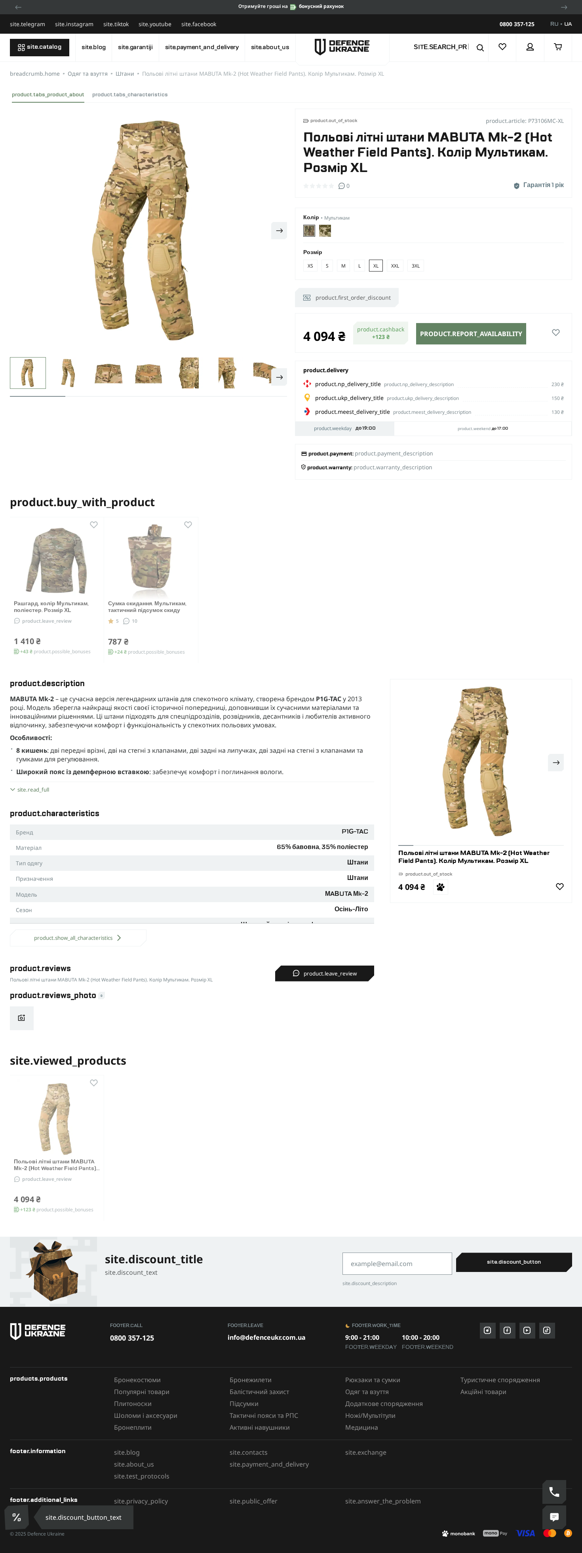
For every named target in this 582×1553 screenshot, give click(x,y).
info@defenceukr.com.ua (267, 1337)
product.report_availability (471, 333)
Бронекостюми (137, 1379)
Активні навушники (260, 1427)
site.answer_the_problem (383, 1501)
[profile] (530, 47)
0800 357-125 (517, 24)
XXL (395, 265)
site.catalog (44, 47)
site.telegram (27, 24)
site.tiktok (116, 24)
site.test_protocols (141, 1476)
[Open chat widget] (554, 1517)
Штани (125, 73)
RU (554, 24)
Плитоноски (133, 1403)
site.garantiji (135, 47)
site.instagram (74, 24)
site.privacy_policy (141, 1501)
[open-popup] (17, 1517)
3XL (416, 265)
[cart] (558, 47)
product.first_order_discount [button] (353, 297)
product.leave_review (47, 621)
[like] (556, 333)
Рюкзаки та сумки (372, 1379)
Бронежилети (251, 1379)
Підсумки (244, 1403)
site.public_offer (254, 1501)
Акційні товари (483, 1391)
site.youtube (155, 24)
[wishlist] (502, 47)
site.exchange (365, 1452)
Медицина (361, 1427)
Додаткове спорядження (384, 1403)
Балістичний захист (259, 1391)
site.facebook (198, 24)
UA (568, 24)
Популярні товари (141, 1391)
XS (310, 265)
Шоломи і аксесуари (145, 1415)
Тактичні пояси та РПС (264, 1415)
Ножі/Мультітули (370, 1415)
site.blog (94, 47)
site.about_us (270, 47)
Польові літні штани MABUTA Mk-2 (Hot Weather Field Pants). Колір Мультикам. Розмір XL (55, 1168)
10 (134, 621)
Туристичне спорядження (500, 1379)
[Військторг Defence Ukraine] (56, 1332)
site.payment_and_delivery (202, 47)
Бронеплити (133, 1427)
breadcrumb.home (35, 73)
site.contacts (249, 1452)
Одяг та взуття (88, 73)
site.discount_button (514, 1262)
